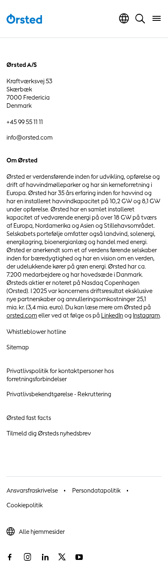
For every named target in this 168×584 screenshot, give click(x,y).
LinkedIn (112, 315)
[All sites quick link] (124, 18)
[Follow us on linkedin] (45, 557)
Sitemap (18, 347)
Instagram (146, 315)
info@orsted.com (30, 137)
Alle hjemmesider (42, 531)
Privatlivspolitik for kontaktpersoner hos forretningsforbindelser (60, 374)
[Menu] (156, 18)
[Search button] (140, 18)
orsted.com (22, 315)
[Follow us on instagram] (27, 557)
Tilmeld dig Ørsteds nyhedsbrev (49, 433)
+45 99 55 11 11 (25, 121)
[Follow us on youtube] (79, 557)
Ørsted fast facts (29, 417)
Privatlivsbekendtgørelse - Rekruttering (59, 394)
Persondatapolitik (96, 490)
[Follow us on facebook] (10, 557)
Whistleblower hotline (36, 331)
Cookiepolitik (25, 505)
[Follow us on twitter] (62, 557)
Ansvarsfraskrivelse (32, 490)
